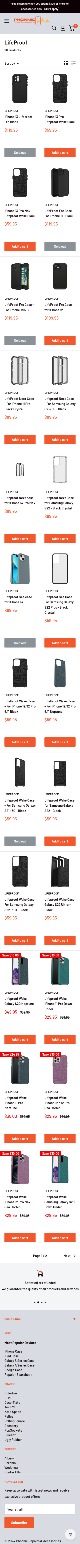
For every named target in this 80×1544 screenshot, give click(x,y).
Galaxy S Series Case (19, 1361)
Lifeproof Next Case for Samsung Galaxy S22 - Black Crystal (59, 503)
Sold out (20, 152)
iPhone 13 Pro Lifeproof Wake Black (60, 119)
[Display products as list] (74, 63)
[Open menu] (6, 21)
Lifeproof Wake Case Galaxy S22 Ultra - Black (59, 904)
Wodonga (11, 1467)
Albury (9, 1458)
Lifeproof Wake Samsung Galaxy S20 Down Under (59, 1202)
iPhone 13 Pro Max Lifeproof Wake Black (20, 213)
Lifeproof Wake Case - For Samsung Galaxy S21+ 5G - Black (20, 805)
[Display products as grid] (66, 63)
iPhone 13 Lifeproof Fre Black (18, 119)
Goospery (11, 1426)
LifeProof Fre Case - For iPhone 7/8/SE (19, 307)
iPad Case (11, 1356)
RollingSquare (14, 1421)
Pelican (9, 1416)
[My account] (63, 28)
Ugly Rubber (13, 1440)
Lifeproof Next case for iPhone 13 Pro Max (19, 500)
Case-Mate (12, 1402)
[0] (72, 28)
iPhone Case (13, 1351)
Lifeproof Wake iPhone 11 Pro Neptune (15, 1103)
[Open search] (54, 28)
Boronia (10, 1463)
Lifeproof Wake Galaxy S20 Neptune (19, 1001)
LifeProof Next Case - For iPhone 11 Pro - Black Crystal (19, 404)
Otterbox (10, 1393)
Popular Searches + (18, 1374)
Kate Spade (12, 1412)
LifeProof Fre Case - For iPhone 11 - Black (59, 213)
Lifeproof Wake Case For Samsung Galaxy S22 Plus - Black (19, 904)
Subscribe (19, 1522)
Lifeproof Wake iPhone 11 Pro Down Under (58, 1004)
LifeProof (11, 110)
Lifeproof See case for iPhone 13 (18, 599)
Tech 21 (9, 1407)
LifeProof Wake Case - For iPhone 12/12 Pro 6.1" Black (20, 706)
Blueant (10, 1435)
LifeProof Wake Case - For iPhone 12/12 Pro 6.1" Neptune (60, 706)
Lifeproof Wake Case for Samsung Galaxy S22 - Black (59, 805)
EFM (7, 1398)
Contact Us (12, 1472)
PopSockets (13, 1430)
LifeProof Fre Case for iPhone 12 (58, 307)
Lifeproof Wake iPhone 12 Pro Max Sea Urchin (17, 1202)
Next (67, 1256)
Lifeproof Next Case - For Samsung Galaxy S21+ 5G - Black (60, 404)
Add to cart (60, 152)
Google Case (13, 1370)
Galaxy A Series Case (19, 1365)
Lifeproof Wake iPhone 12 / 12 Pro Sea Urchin (57, 1103)
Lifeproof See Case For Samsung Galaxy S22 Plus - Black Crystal (59, 604)
